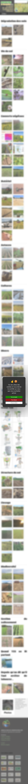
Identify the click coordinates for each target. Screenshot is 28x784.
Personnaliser (14, 403)
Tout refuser (14, 400)
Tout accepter (14, 397)
